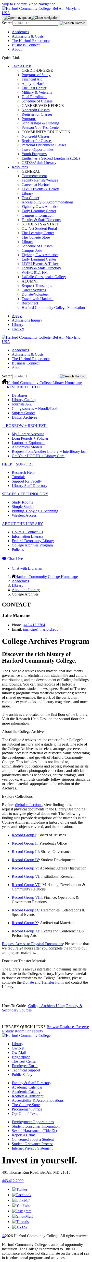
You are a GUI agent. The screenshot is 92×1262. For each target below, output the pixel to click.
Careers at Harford (36, 184)
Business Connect (25, 45)
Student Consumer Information (36, 1126)
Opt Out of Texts (25, 1113)
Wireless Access (24, 515)
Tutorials (18, 477)
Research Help (23, 472)
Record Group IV (25, 860)
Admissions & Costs (27, 36)
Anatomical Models (27, 447)
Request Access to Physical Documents (32, 944)
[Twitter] (20, 1189)
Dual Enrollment (34, 97)
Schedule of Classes (37, 101)
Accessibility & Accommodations (47, 202)
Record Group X (25, 923)
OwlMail (19, 1052)
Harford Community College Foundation (53, 307)
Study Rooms (22, 502)
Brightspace (21, 1057)
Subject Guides (23, 413)
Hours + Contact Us (27, 532)
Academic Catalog (26, 1092)
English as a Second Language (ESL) (51, 158)
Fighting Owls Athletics (40, 206)
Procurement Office (27, 1109)
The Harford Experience (31, 41)
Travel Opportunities (38, 149)
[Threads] (20, 1222)
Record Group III (25, 851)
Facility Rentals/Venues (40, 180)
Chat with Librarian (27, 568)
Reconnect (30, 303)
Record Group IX (25, 910)
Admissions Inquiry (27, 320)
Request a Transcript (27, 1096)
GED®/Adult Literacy (39, 163)
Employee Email (25, 1066)
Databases (19, 395)
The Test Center (34, 88)
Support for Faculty (27, 481)
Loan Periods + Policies (30, 438)
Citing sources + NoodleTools (35, 408)
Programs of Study (36, 75)
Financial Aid (32, 79)
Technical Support (26, 1070)
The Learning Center (38, 233)
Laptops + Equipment (28, 443)
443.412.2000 (13, 1181)
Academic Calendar (27, 1087)
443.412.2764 (34, 625)
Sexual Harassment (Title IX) (34, 1131)
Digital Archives (24, 417)
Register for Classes (37, 114)
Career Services (34, 290)
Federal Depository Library (33, 541)
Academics (20, 32)
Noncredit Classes (36, 110)
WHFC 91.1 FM (35, 272)
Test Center (30, 198)
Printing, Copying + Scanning (35, 511)
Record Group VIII (27, 897)
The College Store (36, 237)
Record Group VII (26, 885)
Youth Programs (34, 154)
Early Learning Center (39, 211)
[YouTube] (21, 1205)
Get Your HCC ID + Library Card (38, 456)
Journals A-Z (22, 404)
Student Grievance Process (32, 1144)
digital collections (28, 805)
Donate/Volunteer (35, 294)
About (17, 49)
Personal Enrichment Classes (44, 145)
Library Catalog (24, 400)
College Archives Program (32, 545)
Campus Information (37, 215)
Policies (18, 549)
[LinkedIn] (21, 1200)
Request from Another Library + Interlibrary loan (50, 451)
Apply (17, 316)
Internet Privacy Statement (32, 1148)
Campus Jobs (32, 250)
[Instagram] (22, 1211)
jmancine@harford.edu (40, 629)
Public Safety (22, 1074)
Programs (29, 119)
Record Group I (24, 835)
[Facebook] (22, 1195)
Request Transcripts (37, 285)
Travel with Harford (37, 299)
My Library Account (28, 434)
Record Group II (25, 843)
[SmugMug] (22, 1216)
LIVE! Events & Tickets (40, 189)
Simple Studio (23, 507)
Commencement (34, 176)
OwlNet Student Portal (40, 228)
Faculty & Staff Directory (41, 220)
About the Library (26, 590)
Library (27, 193)
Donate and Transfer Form (43, 982)
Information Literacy (28, 536)
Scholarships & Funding (40, 123)
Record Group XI (25, 931)
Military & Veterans (37, 92)
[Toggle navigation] (31, 17)
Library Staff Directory (29, 486)
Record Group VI (25, 876)
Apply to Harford (35, 83)
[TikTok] (20, 1227)
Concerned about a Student (33, 1139)
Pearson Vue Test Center (41, 127)
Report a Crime (24, 1135)
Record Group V (25, 868)
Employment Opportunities (33, 1122)
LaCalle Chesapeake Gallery (44, 277)
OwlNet (18, 329)
